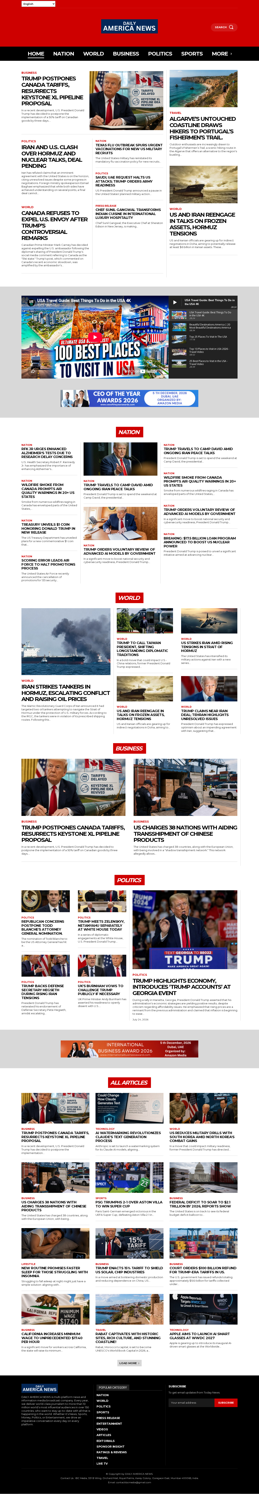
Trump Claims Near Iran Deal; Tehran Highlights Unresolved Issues (205, 715)
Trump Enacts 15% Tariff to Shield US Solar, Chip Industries (129, 1270)
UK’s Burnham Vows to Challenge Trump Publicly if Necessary (100, 990)
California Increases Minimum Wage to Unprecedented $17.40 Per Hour (51, 1338)
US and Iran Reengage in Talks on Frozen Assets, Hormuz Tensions (202, 224)
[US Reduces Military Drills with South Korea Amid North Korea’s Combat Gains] (204, 1108)
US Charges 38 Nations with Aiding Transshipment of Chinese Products (185, 833)
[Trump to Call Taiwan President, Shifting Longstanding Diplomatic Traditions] (145, 621)
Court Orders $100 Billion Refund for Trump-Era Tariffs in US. (203, 1270)
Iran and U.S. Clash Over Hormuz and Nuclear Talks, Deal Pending (51, 156)
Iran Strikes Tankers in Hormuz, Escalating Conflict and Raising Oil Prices (65, 693)
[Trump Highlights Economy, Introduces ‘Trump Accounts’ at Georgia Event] (185, 929)
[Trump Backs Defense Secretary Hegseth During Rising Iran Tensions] (45, 966)
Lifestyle (28, 1264)
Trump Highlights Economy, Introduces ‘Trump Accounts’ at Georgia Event (181, 987)
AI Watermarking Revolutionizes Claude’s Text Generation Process (128, 1137)
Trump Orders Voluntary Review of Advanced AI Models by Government (119, 551)
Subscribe (226, 1402)
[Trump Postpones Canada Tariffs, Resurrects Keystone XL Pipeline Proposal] (126, 100)
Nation (101, 141)
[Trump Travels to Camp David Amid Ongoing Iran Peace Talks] (120, 459)
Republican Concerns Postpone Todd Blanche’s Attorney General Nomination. (42, 927)
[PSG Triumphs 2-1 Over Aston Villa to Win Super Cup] (129, 1177)
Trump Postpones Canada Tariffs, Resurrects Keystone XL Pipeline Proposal (52, 91)
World (27, 207)
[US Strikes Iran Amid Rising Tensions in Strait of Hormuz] (209, 621)
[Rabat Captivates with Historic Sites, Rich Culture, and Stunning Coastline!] (129, 1309)
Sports (101, 1198)
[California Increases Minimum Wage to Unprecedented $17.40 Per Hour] (55, 1309)
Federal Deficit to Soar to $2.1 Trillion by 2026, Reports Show (200, 1204)
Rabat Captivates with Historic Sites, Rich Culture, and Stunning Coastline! (128, 1338)
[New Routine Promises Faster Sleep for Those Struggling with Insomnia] (55, 1243)
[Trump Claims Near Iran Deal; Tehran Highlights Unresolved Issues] (209, 688)
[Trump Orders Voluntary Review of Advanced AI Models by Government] (120, 523)
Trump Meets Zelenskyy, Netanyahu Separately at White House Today (101, 925)
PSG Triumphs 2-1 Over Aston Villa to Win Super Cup (129, 1204)
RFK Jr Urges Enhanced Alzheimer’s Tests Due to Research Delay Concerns (47, 453)
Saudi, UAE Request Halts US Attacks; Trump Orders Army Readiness (124, 181)
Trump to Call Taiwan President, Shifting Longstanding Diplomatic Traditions (142, 649)
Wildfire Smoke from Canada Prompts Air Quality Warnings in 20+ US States (47, 491)
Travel (176, 113)
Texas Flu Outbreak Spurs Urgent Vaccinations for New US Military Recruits (129, 149)
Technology (105, 1129)
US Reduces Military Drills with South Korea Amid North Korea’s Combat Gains (202, 1137)
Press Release (106, 205)
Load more (128, 1363)
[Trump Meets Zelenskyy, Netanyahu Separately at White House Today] (102, 901)
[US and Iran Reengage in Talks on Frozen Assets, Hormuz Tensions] (204, 184)
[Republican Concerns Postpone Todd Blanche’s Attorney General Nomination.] (45, 901)
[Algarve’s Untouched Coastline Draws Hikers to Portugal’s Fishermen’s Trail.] (204, 88)
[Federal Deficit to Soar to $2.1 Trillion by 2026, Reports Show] (204, 1177)
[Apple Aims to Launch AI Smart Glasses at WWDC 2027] (204, 1309)
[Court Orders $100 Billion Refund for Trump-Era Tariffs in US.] (204, 1243)
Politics (28, 141)
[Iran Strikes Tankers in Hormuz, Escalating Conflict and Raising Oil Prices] (65, 641)
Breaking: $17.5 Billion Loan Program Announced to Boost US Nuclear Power (200, 542)
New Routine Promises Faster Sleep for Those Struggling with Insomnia (54, 1272)
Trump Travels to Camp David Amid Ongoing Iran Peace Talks (118, 487)
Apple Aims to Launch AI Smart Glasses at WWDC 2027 (200, 1336)
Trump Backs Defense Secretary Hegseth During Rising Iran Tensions (42, 992)
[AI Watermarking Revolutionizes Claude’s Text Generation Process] (129, 1108)
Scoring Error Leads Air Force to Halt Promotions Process (48, 564)
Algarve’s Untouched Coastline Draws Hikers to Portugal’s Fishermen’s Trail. (203, 128)
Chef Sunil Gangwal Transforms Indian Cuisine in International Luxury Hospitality (128, 214)
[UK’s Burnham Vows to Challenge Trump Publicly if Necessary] (102, 966)
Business (29, 73)
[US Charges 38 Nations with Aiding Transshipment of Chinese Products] (186, 787)
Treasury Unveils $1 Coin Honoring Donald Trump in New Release (48, 528)
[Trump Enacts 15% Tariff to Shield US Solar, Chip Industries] (129, 1243)
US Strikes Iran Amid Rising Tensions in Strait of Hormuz (207, 647)
